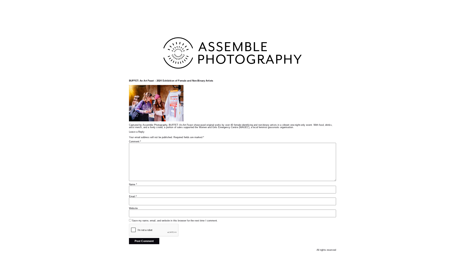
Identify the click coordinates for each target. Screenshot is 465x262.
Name (133, 184)
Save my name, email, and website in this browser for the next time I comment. (175, 221)
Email (133, 196)
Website (133, 208)
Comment (135, 141)
